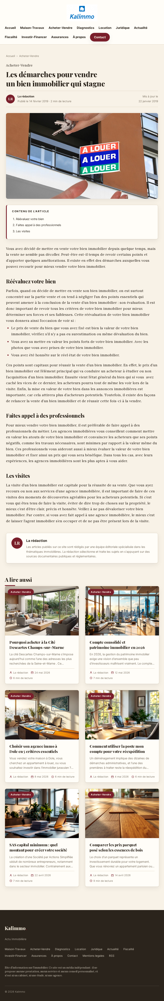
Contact (100, 37)
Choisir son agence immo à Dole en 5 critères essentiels (33, 748)
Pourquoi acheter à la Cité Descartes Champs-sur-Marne (36, 644)
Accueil (10, 28)
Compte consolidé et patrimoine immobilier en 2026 (117, 644)
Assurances (59, 37)
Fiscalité (11, 37)
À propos (79, 37)
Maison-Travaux (32, 28)
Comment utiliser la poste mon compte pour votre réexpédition (117, 748)
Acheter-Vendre (60, 28)
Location (105, 28)
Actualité (140, 28)
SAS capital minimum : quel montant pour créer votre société (38, 847)
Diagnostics (85, 28)
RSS (111, 955)
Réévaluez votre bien (30, 219)
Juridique (123, 28)
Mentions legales (93, 955)
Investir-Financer (34, 37)
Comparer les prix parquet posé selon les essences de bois (116, 847)
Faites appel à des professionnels (38, 225)
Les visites (23, 231)
